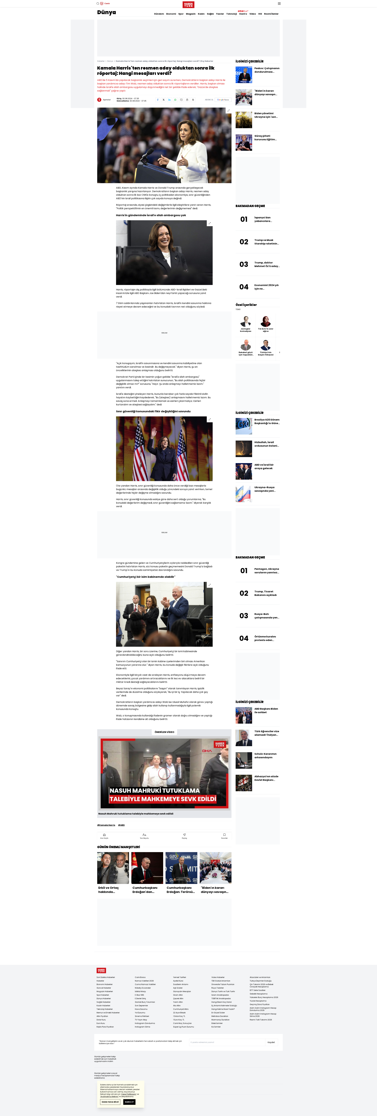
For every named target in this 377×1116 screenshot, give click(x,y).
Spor (181, 13)
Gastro (243, 13)
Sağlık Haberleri (103, 1002)
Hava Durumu (141, 1009)
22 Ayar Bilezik (179, 1012)
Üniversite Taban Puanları (222, 984)
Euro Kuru (101, 1023)
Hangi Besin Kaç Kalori (221, 1002)
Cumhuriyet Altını (180, 1009)
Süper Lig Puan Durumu (183, 1027)
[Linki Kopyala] (193, 99)
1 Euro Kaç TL (178, 1019)
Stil (260, 13)
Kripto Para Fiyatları (105, 1027)
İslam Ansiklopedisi (220, 995)
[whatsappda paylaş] (175, 99)
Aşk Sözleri (177, 988)
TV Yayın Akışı (141, 1019)
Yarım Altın (178, 1002)
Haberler (101, 61)
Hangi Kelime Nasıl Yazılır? (223, 1009)
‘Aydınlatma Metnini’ (109, 1096)
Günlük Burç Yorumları (145, 1002)
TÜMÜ (238, 309)
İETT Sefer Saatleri (257, 990)
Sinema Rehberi (142, 1016)
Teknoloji (231, 13)
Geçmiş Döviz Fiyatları (259, 1004)
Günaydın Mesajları (182, 991)
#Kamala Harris (106, 825)
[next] (230, 874)
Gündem (159, 13)
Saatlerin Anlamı (180, 984)
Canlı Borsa (140, 977)
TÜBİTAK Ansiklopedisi (221, 998)
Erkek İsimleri (217, 1023)
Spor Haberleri (103, 995)
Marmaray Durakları (220, 1019)
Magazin (191, 13)
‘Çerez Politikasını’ (128, 1094)
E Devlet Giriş (140, 998)
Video (252, 13)
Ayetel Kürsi (178, 981)
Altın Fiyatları (102, 1016)
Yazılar (220, 13)
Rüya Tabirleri (217, 988)
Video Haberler (217, 977)
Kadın (201, 13)
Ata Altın (177, 1005)
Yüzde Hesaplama (258, 1001)
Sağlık (210, 13)
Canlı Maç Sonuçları (182, 1023)
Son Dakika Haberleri (106, 977)
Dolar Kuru (101, 1019)
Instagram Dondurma (145, 1023)
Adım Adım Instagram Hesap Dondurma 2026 (263, 1009)
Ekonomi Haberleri (105, 984)
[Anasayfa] (101, 970)
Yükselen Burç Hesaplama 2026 (264, 997)
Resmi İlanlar (271, 13)
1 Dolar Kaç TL (179, 1016)
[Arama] (97, 3)
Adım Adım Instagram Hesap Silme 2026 (263, 1015)
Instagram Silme (142, 1027)
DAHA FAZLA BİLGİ (110, 1102)
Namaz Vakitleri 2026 (144, 981)
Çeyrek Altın (178, 998)
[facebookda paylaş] (157, 99)
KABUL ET (129, 1102)
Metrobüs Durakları (219, 1016)
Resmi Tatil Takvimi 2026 (261, 1019)
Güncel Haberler (104, 988)
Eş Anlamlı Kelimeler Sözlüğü (224, 1005)
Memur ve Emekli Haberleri (108, 1012)
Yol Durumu (140, 1012)
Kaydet (271, 1042)
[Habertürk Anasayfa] (188, 4)
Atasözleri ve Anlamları (260, 977)
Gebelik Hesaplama (258, 994)
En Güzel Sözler (218, 1012)
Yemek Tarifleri (179, 977)
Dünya (106, 12)
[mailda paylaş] (181, 99)
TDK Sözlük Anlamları (220, 981)
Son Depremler (141, 1005)
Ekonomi (171, 13)
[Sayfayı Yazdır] (187, 99)
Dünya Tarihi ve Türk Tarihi (223, 991)
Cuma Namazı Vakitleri (145, 984)
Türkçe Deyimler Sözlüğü (261, 981)
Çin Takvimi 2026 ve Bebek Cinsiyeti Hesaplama (261, 985)
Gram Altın (178, 995)
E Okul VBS (139, 995)
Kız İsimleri (216, 1027)
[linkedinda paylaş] (169, 99)
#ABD (121, 825)
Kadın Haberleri (103, 1005)
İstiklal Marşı (140, 991)
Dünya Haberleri (104, 998)
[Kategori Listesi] (279, 3)
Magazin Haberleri (105, 991)
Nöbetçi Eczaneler (143, 988)
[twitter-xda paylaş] (163, 99)
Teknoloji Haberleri (105, 1009)
